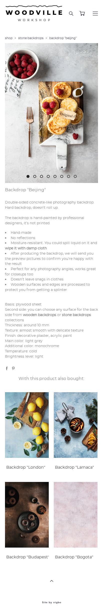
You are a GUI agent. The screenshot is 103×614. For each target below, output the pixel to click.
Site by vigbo (51, 602)
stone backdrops (31, 38)
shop (8, 38)
